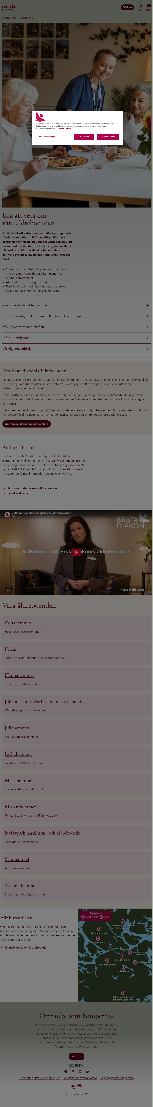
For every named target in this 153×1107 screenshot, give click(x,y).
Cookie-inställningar (46, 137)
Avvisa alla (84, 137)
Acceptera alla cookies (107, 137)
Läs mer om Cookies (63, 129)
